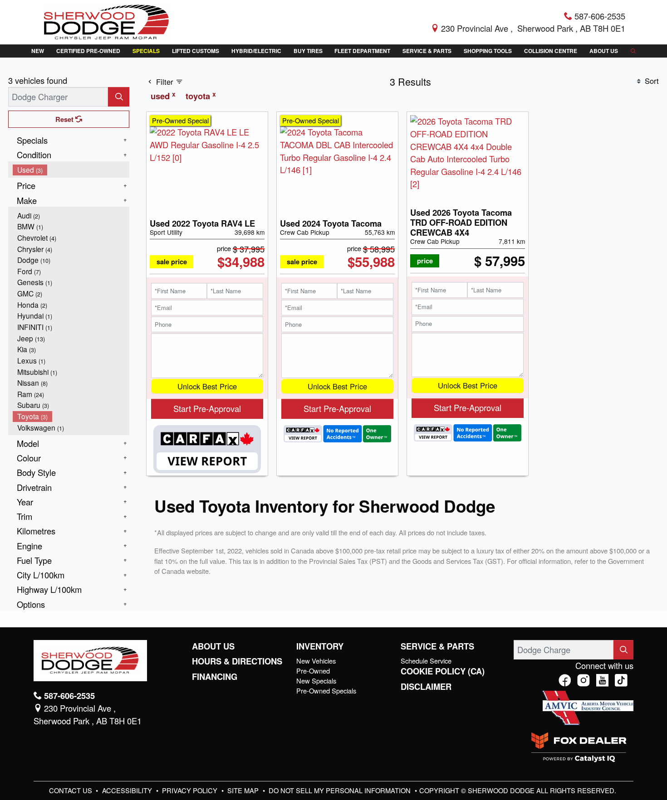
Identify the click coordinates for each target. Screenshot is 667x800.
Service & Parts (437, 646)
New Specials (316, 680)
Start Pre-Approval (207, 408)
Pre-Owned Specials (326, 690)
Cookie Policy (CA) (443, 671)
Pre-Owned (313, 670)
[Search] (118, 97)
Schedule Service (426, 660)
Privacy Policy (190, 790)
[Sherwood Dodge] (106, 21)
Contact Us (71, 790)
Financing (214, 676)
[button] (37, 51)
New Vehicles (316, 660)
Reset (65, 119)
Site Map (243, 790)
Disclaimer (426, 686)
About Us (213, 646)
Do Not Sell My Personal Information (340, 790)
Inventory (319, 646)
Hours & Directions (237, 661)
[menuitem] (71, 169)
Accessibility (128, 790)
